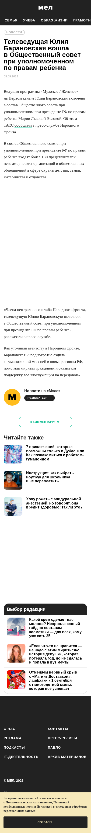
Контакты (58, 729)
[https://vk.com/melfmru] (33, 710)
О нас (9, 729)
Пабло (54, 747)
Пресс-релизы (62, 738)
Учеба (29, 20)
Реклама (12, 738)
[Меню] (84, 7)
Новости (14, 32)
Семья (11, 20)
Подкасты (14, 747)
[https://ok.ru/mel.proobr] (70, 710)
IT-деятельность (21, 757)
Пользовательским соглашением (29, 802)
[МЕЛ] (45, 7)
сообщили (23, 125)
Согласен (45, 822)
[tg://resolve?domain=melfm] (9, 710)
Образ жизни (54, 20)
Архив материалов (67, 757)
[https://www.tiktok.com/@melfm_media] (46, 710)
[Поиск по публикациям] (7, 7)
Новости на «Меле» (42, 391)
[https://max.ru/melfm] (82, 710)
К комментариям (44, 422)
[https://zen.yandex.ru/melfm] (21, 710)
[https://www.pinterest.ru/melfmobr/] (58, 710)
